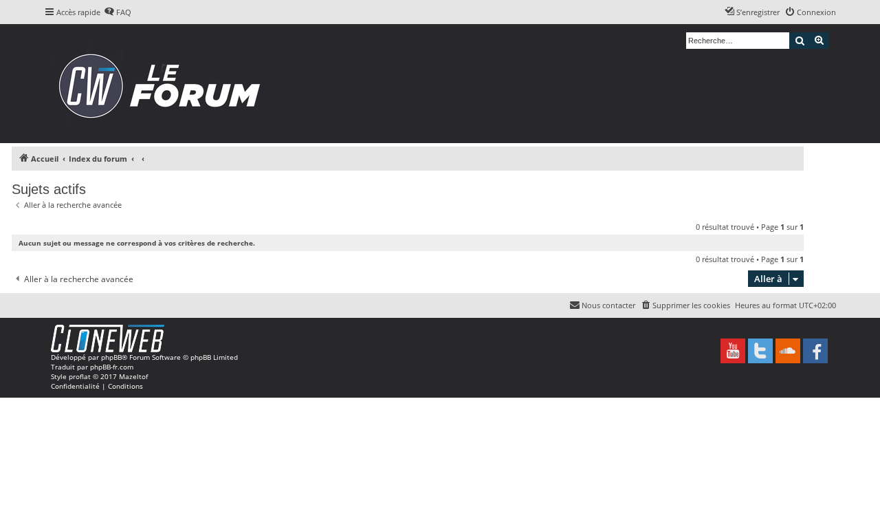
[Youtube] (732, 351)
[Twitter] (760, 351)
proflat (80, 376)
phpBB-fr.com (111, 367)
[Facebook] (815, 351)
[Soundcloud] (788, 351)
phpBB (111, 357)
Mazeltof (133, 376)
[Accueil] (164, 84)
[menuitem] (117, 12)
